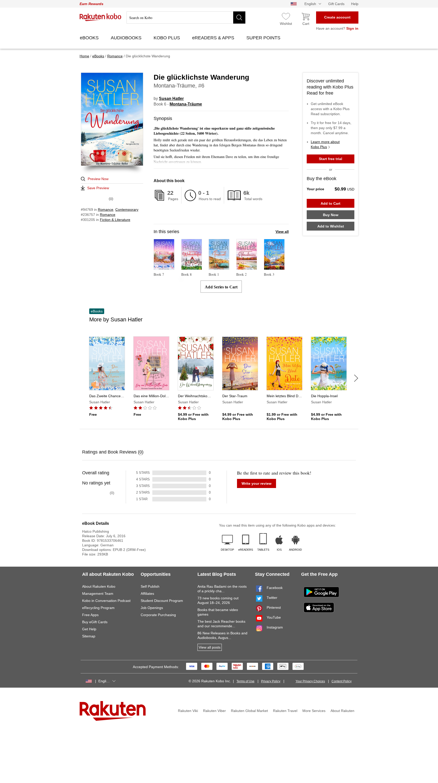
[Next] (356, 378)
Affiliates (147, 593)
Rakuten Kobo (100, 17)
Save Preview (98, 188)
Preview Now (98, 179)
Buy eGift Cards (94, 622)
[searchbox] (185, 17)
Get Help (89, 629)
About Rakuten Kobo (98, 586)
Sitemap (88, 636)
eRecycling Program (98, 608)
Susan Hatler (171, 98)
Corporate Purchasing (158, 615)
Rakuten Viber (214, 711)
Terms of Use (245, 681)
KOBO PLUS (167, 37)
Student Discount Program (162, 601)
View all (282, 232)
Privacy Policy (270, 681)
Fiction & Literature (115, 220)
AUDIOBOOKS (127, 37)
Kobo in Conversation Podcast (106, 601)
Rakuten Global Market (249, 711)
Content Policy (342, 681)
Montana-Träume (186, 104)
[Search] (239, 17)
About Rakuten (342, 711)
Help (354, 4)
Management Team (97, 593)
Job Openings (152, 608)
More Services (313, 711)
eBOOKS (90, 37)
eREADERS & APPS (213, 37)
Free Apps (90, 615)
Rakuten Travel (285, 711)
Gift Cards (336, 4)
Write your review (256, 483)
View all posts (210, 647)
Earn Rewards (91, 4)
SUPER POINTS (264, 37)
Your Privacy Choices (310, 681)
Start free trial (330, 159)
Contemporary (126, 209)
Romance (105, 209)
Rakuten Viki (188, 711)
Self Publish (150, 586)
